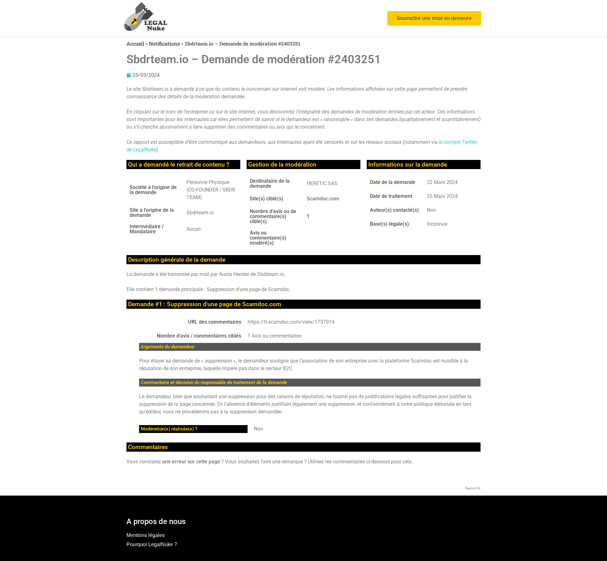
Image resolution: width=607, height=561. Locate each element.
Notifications (164, 43)
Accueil (135, 43)
